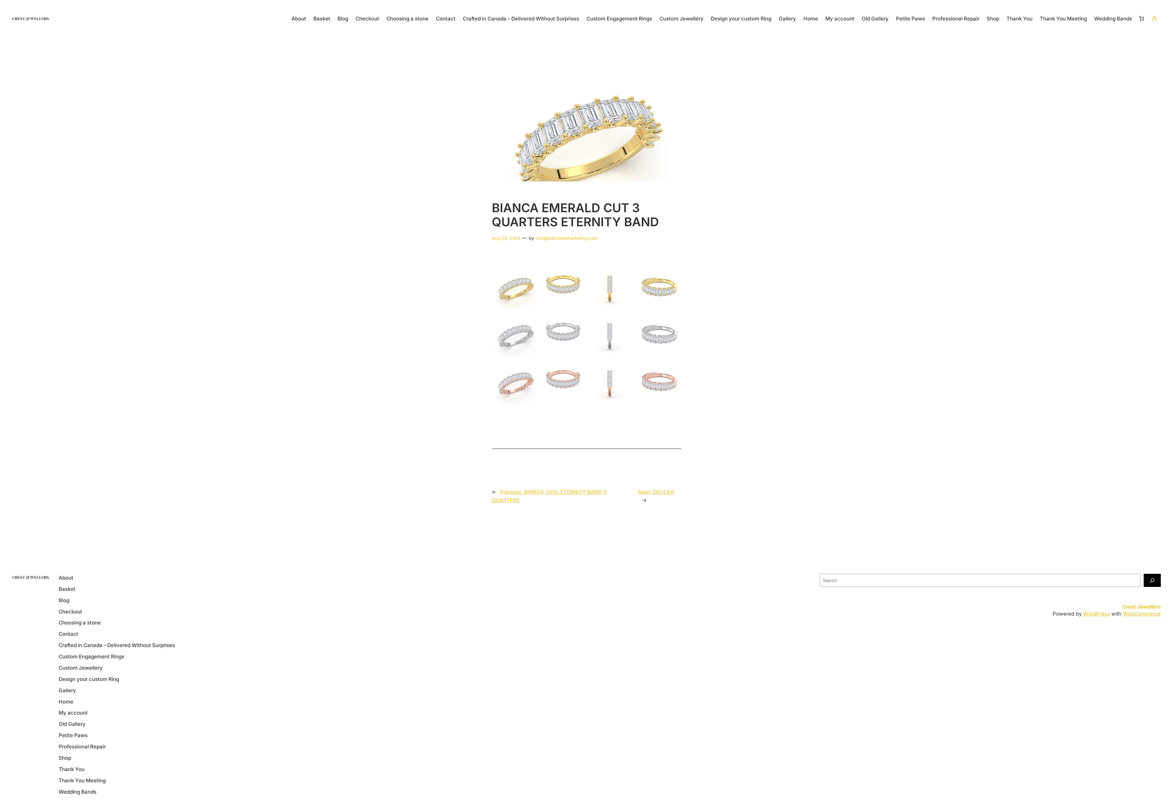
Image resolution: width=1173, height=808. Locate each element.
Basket (321, 19)
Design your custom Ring (741, 19)
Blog (343, 19)
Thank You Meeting (1063, 19)
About (298, 19)
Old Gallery (875, 19)
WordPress (1096, 614)
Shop (993, 19)
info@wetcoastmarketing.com (566, 238)
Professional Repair (955, 19)
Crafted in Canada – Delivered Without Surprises (521, 19)
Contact (445, 19)
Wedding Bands (1113, 19)
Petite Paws (910, 19)
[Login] (1154, 18)
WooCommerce (1142, 614)
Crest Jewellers (1141, 607)
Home (810, 19)
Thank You (1019, 19)
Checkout (367, 19)
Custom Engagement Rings (619, 19)
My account (839, 19)
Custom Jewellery (681, 19)
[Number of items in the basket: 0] (1141, 18)
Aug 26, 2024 (506, 238)
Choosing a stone (407, 19)
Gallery (787, 19)
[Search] (1152, 580)
